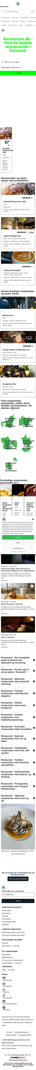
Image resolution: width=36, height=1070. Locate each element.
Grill (14, 275)
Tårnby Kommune (26, 244)
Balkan (12, 273)
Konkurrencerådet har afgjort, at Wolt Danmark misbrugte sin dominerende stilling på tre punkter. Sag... (16, 576)
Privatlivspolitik (21, 551)
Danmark (4, 160)
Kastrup (6, 246)
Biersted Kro (8, 315)
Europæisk (15, 238)
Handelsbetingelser (21, 1032)
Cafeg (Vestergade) (12, 270)
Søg (19, 73)
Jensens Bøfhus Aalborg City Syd (30, 507)
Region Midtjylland (14, 209)
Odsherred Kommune (23, 392)
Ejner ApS (16, 504)
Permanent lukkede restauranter (13, 935)
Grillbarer (17, 277)
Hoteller (24, 389)
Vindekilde (5, 394)
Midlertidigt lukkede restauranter (13, 932)
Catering (29, 277)
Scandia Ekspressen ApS (7, 150)
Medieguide (6, 955)
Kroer (24, 321)
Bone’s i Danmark (7, 637)
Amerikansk (7, 273)
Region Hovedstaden (14, 244)
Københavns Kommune (26, 357)
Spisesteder (7, 241)
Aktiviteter (5, 925)
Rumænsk (19, 275)
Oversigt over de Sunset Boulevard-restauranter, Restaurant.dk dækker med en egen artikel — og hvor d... (17, 609)
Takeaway (23, 277)
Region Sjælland (12, 392)
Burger (21, 273)
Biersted (10, 325)
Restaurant (4, 6)
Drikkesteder (14, 241)
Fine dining (5, 387)
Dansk (4, 155)
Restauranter (5, 157)
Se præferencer (18, 548)
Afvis (18, 543)
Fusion (11, 275)
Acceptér (18, 537)
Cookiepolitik (13, 551)
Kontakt (9, 1032)
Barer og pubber (22, 355)
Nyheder (5, 943)
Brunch (5, 238)
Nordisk (11, 387)
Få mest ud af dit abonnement (12, 960)
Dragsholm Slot (9, 384)
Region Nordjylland (13, 323)
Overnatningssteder (15, 389)
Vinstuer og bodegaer (24, 241)
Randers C (5, 169)
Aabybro (4, 325)
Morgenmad (22, 238)
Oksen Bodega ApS (12, 236)
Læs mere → (5, 580)
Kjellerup (6, 282)
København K (6, 359)
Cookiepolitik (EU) (24, 1035)
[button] (33, 519)
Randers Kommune (25, 209)
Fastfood (6, 275)
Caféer (12, 277)
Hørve (31, 392)
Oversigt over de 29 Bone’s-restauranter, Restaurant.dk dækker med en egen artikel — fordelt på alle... (17, 642)
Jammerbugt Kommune (25, 323)
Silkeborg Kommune (25, 280)
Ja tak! (18, 901)
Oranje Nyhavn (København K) (16, 350)
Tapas (14, 352)
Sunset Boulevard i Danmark (12, 604)
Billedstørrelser (7, 957)
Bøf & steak (29, 515)
